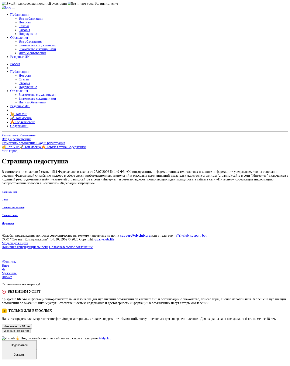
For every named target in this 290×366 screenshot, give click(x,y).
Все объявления (30, 41)
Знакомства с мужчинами (37, 45)
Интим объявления (32, 53)
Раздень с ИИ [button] (20, 57)
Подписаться (19, 345)
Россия (15, 64)
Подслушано (28, 34)
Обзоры (24, 30)
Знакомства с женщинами (37, 49)
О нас (5, 199)
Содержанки (77, 147)
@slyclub (105, 338)
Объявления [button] (19, 37)
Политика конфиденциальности (25, 247)
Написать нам (9, 191)
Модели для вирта (15, 243)
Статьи (24, 26)
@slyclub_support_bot (191, 235)
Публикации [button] (19, 14)
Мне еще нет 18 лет (16, 330)
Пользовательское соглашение (71, 247)
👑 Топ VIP (10, 147)
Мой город (9, 151)
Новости (25, 22)
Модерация (8, 223)
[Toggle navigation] (13, 8)
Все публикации (31, 18)
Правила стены (10, 215)
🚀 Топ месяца (30, 147)
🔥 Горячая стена (55, 147)
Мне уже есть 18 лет (16, 326)
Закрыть (19, 354)
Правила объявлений (13, 207)
